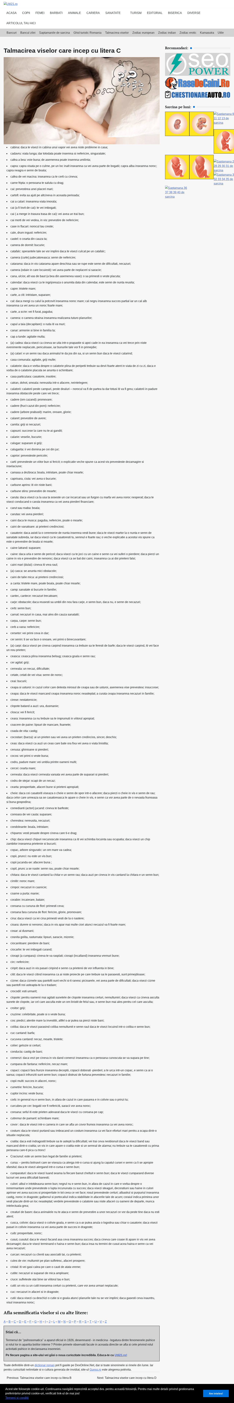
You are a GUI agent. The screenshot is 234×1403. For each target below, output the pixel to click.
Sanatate (113, 12)
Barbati (56, 12)
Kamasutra (207, 32)
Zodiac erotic (188, 32)
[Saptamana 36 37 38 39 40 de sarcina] (177, 196)
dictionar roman (45, 1365)
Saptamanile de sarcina (54, 32)
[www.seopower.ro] (197, 74)
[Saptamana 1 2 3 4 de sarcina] (177, 135)
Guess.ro (95, 1369)
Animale (74, 12)
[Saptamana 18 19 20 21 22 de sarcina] (177, 178)
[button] (30, 1398)
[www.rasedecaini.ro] (197, 88)
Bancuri (12, 32)
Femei (39, 12)
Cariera (93, 12)
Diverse (194, 12)
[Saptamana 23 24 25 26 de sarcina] (201, 178)
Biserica (175, 12)
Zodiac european (143, 32)
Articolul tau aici (21, 23)
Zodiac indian (167, 32)
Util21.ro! (121, 1355)
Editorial (155, 12)
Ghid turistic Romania (87, 32)
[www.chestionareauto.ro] (197, 97)
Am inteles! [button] (216, 1393)
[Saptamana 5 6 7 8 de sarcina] (201, 135)
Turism (135, 12)
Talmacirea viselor (117, 32)
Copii (26, 12)
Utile (221, 32)
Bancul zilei (27, 32)
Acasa (11, 12)
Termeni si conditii (17, 1397)
